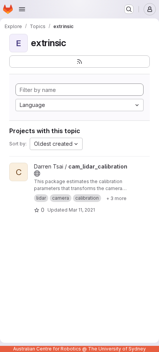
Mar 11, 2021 (82, 210)
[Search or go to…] (129, 9)
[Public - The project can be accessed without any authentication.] (37, 173)
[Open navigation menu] (22, 9)
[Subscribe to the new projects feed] (79, 61)
